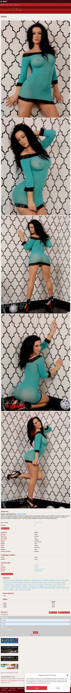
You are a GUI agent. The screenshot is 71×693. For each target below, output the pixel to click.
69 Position (7, 580)
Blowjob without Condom (17, 580)
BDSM (58, 587)
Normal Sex (28, 582)
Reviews (4, 690)
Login (7, 4)
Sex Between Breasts (9, 584)
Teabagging (41, 586)
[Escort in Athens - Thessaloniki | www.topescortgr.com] (9, 672)
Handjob (63, 582)
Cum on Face (31, 584)
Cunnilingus (7, 586)
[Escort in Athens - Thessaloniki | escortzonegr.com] (9, 668)
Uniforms (55, 586)
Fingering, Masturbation (50, 587)
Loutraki (18, 514)
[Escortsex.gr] (11, 11)
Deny (58, 688)
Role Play (22, 589)
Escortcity (19, 678)
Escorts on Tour (12, 690)
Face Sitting (40, 587)
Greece (24, 514)
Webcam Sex (62, 586)
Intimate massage (48, 584)
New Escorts (20, 688)
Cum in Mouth (48, 582)
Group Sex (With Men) (18, 582)
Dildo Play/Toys (8, 582)
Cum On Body (65, 580)
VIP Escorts (5, 688)
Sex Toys (6, 587)
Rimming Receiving (16, 586)
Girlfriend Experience (36, 580)
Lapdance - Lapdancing (15, 587)
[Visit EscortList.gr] (9, 660)
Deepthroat (27, 580)
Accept (37, 688)
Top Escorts (13, 688)
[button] (67, 675)
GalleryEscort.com (5, 682)
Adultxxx (14, 678)
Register (2, 4)
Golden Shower (65, 587)
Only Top (5, 627)
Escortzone (9, 678)
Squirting (11, 589)
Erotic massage (56, 582)
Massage (25, 587)
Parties (6, 589)
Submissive (25, 586)
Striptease (52, 580)
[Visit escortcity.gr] (9, 652)
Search (11, 4)
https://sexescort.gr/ (39, 569)
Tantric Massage (33, 586)
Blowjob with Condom (21, 584)
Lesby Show (46, 580)
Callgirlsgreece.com (15, 680)
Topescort (3, 678)
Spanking (28, 589)
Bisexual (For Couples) (37, 582)
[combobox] (35, 620)
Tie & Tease (48, 586)
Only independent (7, 629)
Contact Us (17, 4)
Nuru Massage (32, 587)
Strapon (17, 589)
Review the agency (64, 612)
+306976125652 (38, 571)
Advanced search (36, 635)
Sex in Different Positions (60, 584)
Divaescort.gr (23, 680)
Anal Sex (58, 580)
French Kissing (39, 584)
